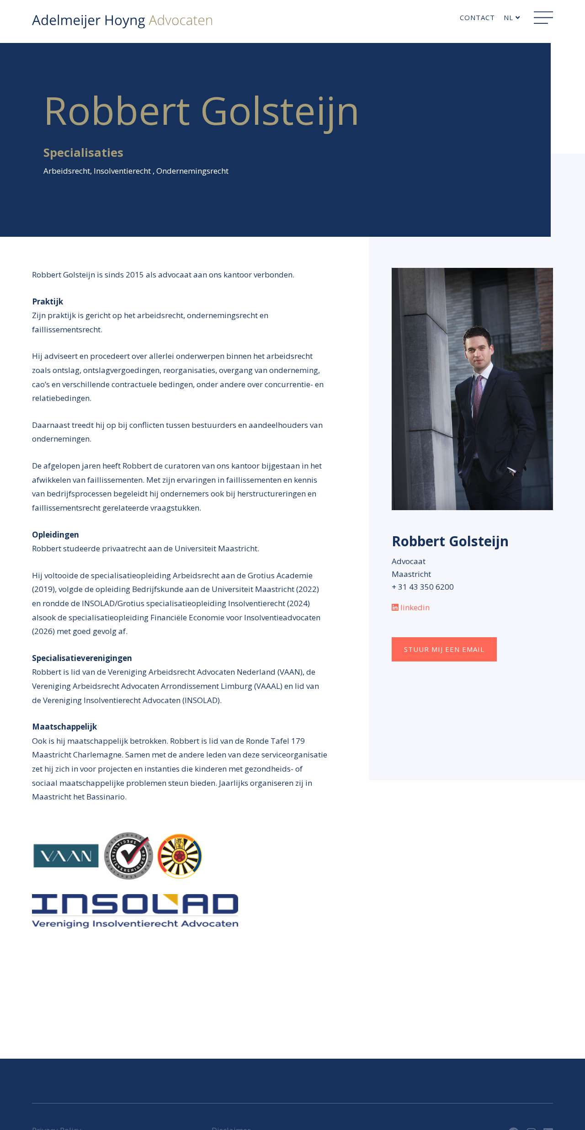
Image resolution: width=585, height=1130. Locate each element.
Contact (477, 17)
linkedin (415, 607)
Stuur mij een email (444, 649)
